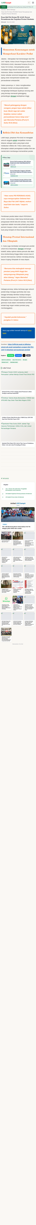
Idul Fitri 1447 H (17, 359)
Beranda (3, 9)
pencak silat (5, 362)
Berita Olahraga (11, 9)
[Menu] (33, 2)
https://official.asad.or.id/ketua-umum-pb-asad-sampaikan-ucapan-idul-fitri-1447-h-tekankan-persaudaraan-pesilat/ (17, 347)
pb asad (25, 359)
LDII (6, 2)
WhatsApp (10, 355)
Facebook (18, 355)
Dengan (21, 249)
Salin (28, 355)
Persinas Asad (14, 362)
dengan (13, 96)
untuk (15, 140)
